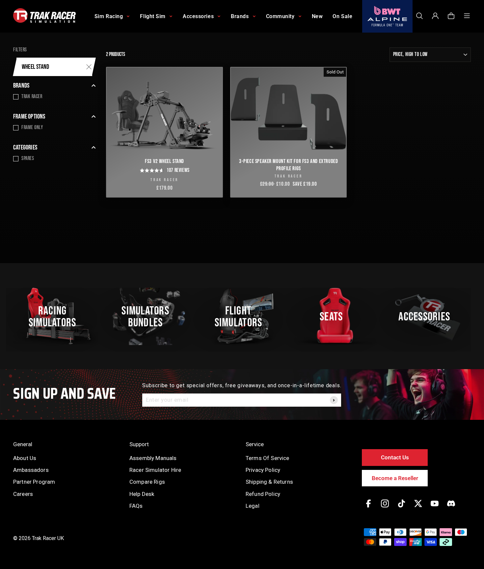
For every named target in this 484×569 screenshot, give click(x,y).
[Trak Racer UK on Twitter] (418, 508)
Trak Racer (31, 97)
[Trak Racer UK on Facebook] (368, 508)
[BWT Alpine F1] (387, 16)
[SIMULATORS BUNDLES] (149, 316)
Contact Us (395, 457)
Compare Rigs (147, 481)
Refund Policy (263, 494)
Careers (23, 494)
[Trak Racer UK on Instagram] (384, 508)
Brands (21, 86)
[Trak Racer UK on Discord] (451, 508)
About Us (24, 458)
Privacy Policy (263, 470)
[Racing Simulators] (56, 316)
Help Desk (141, 494)
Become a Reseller (395, 478)
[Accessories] (428, 316)
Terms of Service (267, 458)
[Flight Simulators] (242, 316)
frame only (32, 127)
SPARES (27, 158)
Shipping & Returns (269, 481)
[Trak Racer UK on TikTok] (401, 508)
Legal (252, 505)
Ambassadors (31, 470)
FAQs (136, 505)
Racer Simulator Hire (155, 470)
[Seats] (335, 316)
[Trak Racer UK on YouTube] (434, 508)
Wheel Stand (35, 67)
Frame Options (29, 117)
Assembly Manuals (153, 458)
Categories (25, 147)
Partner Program (34, 481)
